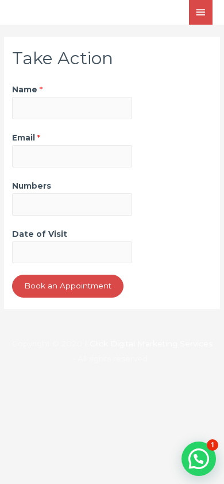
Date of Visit (39, 234)
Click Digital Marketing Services (151, 343)
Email (26, 137)
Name (27, 89)
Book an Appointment (67, 285)
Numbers (31, 185)
